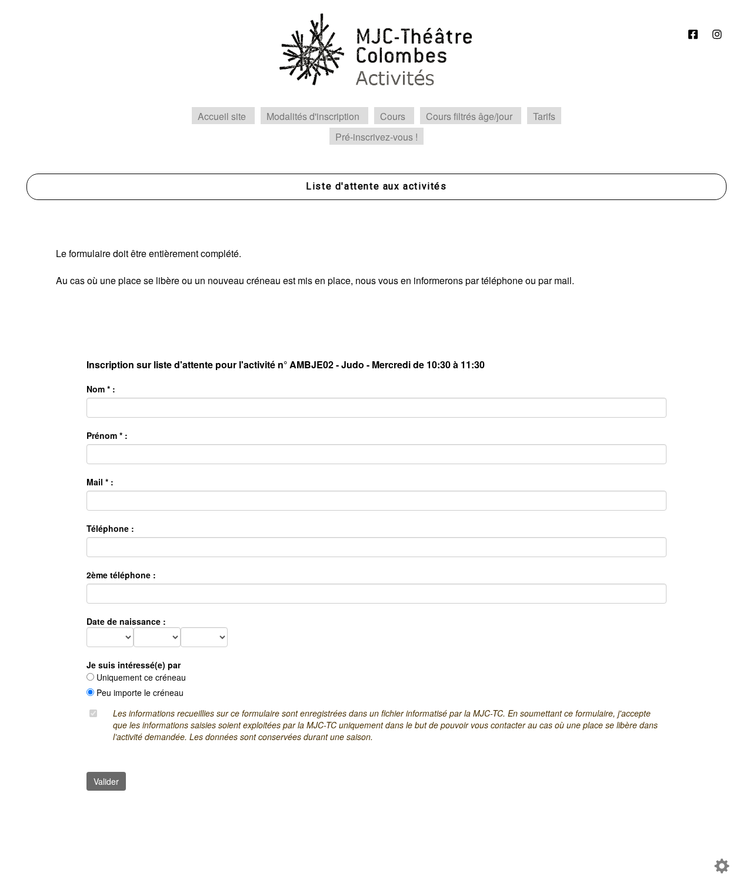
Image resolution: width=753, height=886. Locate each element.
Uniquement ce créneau (141, 677)
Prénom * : (107, 435)
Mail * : (100, 482)
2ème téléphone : (121, 575)
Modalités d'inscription (312, 116)
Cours (392, 116)
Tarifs (544, 116)
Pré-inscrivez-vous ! (376, 137)
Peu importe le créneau (140, 692)
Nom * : (100, 389)
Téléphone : (110, 528)
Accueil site (222, 116)
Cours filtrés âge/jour (469, 116)
